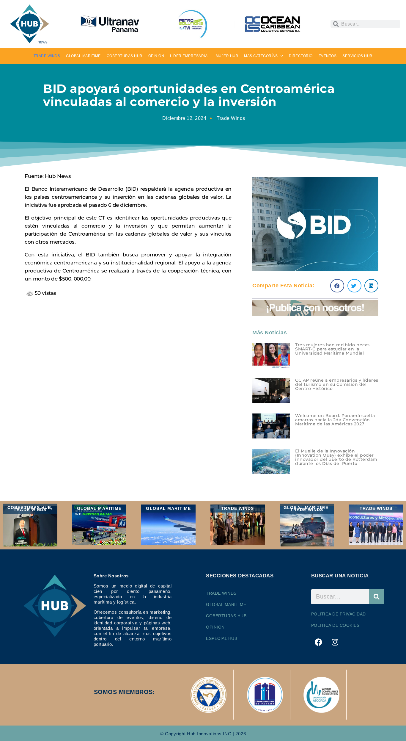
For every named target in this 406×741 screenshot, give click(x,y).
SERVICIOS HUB (357, 56)
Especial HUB (221, 638)
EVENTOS (328, 56)
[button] (337, 285)
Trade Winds (231, 118)
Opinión (215, 627)
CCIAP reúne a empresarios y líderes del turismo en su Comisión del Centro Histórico (336, 384)
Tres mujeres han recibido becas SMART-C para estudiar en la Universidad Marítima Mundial (332, 349)
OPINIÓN (156, 56)
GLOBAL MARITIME (83, 56)
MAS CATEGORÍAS (261, 56)
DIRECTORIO (301, 56)
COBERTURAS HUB (124, 56)
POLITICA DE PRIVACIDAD (338, 614)
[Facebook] (318, 642)
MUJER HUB (227, 56)
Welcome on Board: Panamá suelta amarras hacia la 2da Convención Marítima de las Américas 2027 (335, 420)
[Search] (376, 596)
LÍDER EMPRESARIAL (190, 56)
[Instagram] (335, 642)
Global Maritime (226, 604)
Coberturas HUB (226, 615)
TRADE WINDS (47, 56)
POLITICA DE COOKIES (335, 625)
